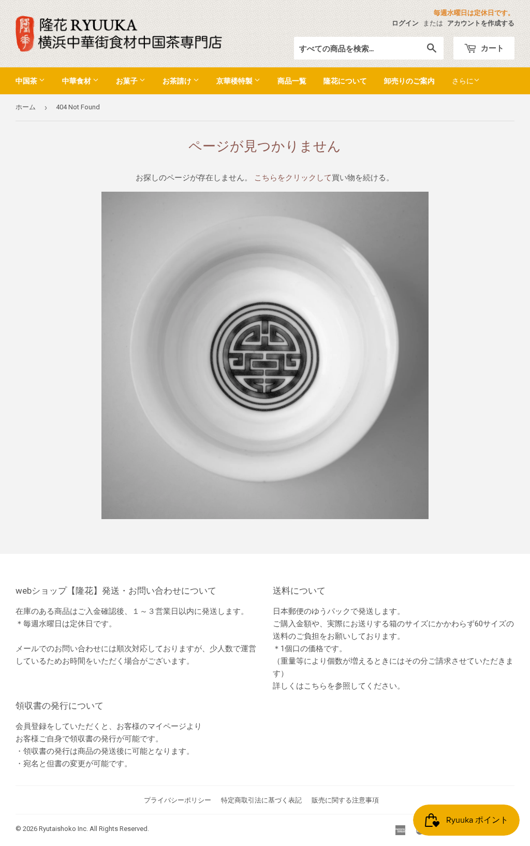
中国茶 (27, 80)
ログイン (405, 23)
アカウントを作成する (480, 23)
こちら (315, 686)
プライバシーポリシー (177, 800)
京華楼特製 (235, 80)
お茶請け (178, 80)
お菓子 (127, 80)
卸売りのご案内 (409, 80)
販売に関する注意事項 (345, 800)
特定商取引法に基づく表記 (261, 800)
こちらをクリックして (293, 177)
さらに (463, 81)
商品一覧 (291, 80)
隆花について (345, 80)
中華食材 (77, 80)
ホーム (26, 107)
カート (491, 47)
